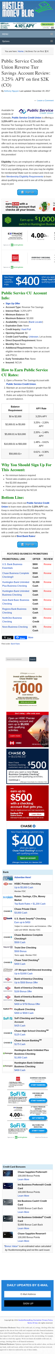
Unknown (33, 337)
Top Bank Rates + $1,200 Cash (30, 904)
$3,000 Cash (20, 913)
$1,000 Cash (20, 1057)
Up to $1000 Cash (23, 973)
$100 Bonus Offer (23, 991)
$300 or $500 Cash (24, 1013)
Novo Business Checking (15, 627)
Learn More (23, 1179)
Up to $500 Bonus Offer (26, 982)
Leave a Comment (45, 100)
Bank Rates (15, 644)
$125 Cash (19, 1034)
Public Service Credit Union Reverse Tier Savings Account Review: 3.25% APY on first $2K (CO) (25, 72)
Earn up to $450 (22, 922)
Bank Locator (35, 322)
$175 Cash (19, 1044)
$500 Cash (19, 942)
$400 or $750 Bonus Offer (27, 1004)
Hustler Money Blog (27, 9)
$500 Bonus (20, 951)
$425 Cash (19, 1025)
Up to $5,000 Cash (23, 887)
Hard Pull (26, 329)
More (30, 637)
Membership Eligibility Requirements (24, 176)
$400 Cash (19, 964)
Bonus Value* (11, 1246)
